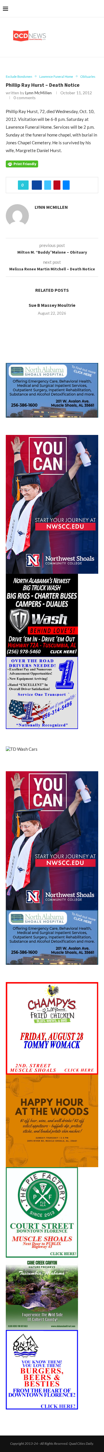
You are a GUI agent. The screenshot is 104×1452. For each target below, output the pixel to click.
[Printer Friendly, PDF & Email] (22, 163)
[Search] (98, 8)
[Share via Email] (66, 185)
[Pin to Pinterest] (56, 185)
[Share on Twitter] (47, 185)
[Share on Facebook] (37, 185)
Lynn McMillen (38, 92)
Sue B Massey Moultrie (52, 305)
